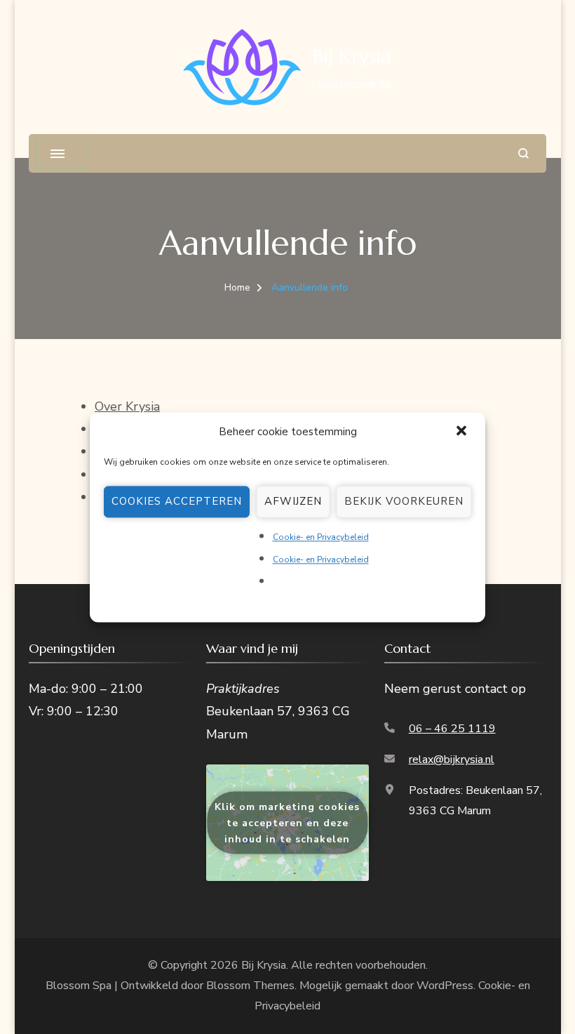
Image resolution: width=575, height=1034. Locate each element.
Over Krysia (127, 406)
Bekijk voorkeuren (404, 501)
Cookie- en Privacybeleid (321, 537)
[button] (462, 431)
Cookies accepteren (176, 501)
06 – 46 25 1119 (452, 728)
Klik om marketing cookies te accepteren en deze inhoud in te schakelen (287, 823)
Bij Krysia (352, 56)
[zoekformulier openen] (523, 153)
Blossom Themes (250, 985)
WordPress (445, 985)
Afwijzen (293, 501)
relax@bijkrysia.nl (451, 759)
